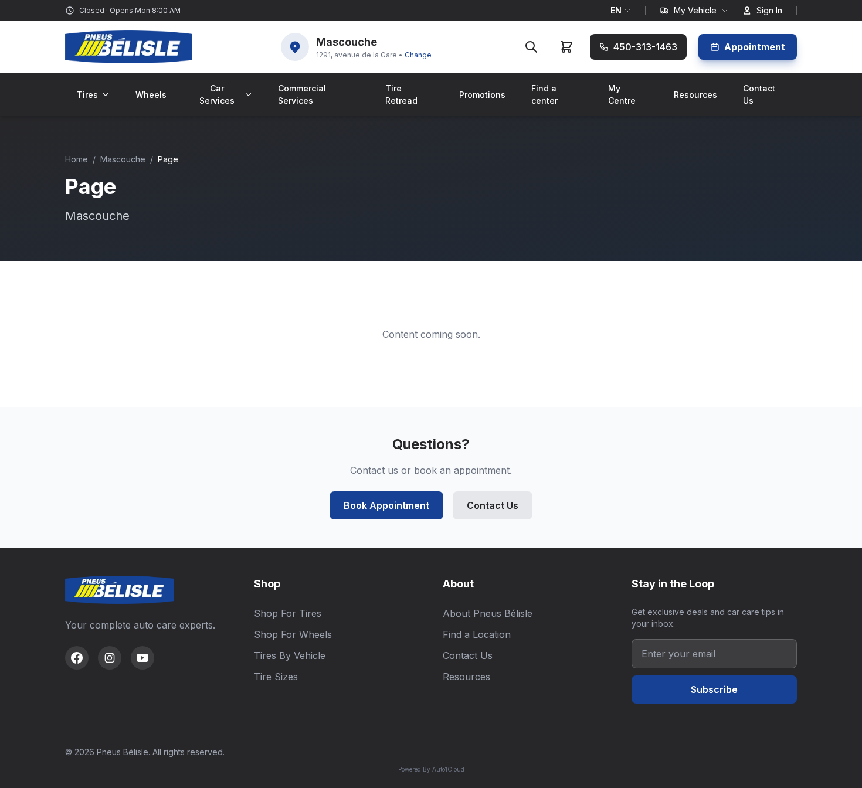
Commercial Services (302, 94)
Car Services (217, 94)
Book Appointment (386, 505)
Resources (695, 95)
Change (418, 54)
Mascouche (122, 159)
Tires (87, 95)
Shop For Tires (287, 613)
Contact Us (759, 94)
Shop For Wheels (293, 634)
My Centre (622, 94)
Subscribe (714, 689)
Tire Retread (401, 94)
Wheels (151, 95)
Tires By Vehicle (289, 655)
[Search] (531, 47)
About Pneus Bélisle (487, 613)
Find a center (544, 94)
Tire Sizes (276, 676)
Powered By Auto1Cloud (431, 769)
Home (76, 159)
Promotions (482, 95)
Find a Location (477, 634)
